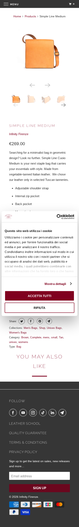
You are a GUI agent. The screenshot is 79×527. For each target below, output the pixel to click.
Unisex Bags (54, 327)
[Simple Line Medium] (39, 51)
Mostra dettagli (55, 283)
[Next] (47, 84)
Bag (18, 346)
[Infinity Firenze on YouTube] (24, 412)
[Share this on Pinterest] (39, 321)
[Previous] (31, 84)
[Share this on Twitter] (21, 321)
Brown (25, 337)
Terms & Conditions (28, 442)
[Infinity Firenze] (39, 4)
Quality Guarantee (28, 433)
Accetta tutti (39, 296)
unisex (13, 342)
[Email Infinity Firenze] (63, 412)
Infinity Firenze (18, 134)
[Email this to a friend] (48, 321)
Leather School (25, 424)
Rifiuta (39, 307)
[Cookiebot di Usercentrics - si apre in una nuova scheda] (56, 216)
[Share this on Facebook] (30, 321)
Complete (35, 337)
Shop (42, 327)
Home (17, 16)
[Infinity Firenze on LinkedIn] (53, 412)
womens (23, 342)
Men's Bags (30, 327)
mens (46, 337)
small (54, 337)
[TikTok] (43, 412)
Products (30, 16)
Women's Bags (18, 332)
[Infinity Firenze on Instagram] (33, 412)
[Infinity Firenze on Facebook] (13, 412)
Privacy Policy (23, 452)
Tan (61, 337)
